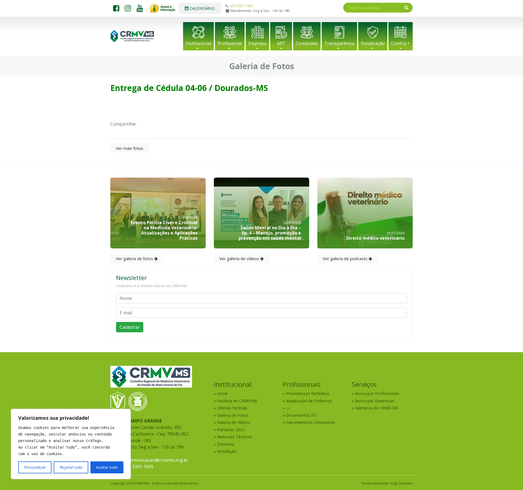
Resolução (226, 451)
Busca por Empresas (374, 400)
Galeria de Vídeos (233, 422)
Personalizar (35, 467)
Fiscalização (373, 43)
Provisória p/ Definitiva (307, 393)
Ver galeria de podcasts (346, 258)
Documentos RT (301, 415)
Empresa (257, 43)
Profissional (230, 43)
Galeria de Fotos (232, 415)
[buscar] (406, 7)
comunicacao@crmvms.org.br (158, 460)
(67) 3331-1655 (241, 5)
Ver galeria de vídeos (239, 258)
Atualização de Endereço (309, 400)
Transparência (339, 43)
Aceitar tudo (107, 467)
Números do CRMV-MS (376, 407)
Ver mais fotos (129, 148)
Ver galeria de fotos (135, 258)
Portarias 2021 (231, 429)
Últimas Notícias (232, 407)
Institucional (198, 43)
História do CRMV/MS (237, 400)
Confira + (400, 43)
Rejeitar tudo (71, 467)
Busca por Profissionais (377, 393)
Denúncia (225, 444)
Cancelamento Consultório (310, 422)
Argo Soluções (401, 483)
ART (281, 43)
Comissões (307, 43)
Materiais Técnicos (234, 436)
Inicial (222, 393)
